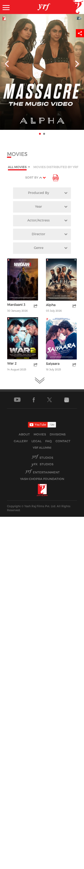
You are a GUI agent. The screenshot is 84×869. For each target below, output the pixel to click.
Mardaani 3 (16, 305)
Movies (40, 434)
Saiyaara (53, 364)
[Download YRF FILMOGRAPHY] (55, 177)
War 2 (12, 363)
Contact (63, 441)
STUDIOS (43, 464)
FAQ (48, 441)
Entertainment (46, 472)
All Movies (17, 167)
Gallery (21, 441)
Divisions (58, 434)
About (24, 434)
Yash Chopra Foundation (42, 479)
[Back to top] (69, 864)
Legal (37, 441)
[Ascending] (40, 177)
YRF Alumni (42, 447)
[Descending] (44, 177)
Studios (46, 457)
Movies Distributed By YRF (55, 167)
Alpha (51, 305)
